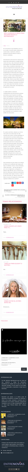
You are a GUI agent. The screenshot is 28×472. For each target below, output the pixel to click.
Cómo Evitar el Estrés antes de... (15, 432)
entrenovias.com (10, 237)
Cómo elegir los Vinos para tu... (9, 362)
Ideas (5, 45)
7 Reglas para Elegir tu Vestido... (15, 426)
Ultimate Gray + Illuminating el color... (10, 357)
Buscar (23, 369)
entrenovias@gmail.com (8, 452)
